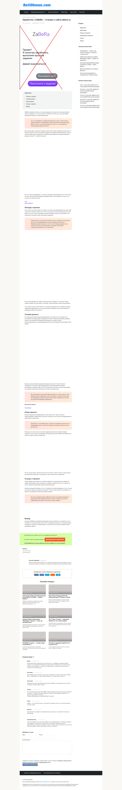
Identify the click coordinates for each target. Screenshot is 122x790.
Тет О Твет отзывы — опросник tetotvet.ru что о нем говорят (59, 620)
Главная (26, 12)
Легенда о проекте (31, 96)
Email (41, 734)
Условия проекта (30, 99)
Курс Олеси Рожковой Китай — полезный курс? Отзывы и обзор (59, 596)
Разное (82, 38)
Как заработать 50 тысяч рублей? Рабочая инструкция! (89, 91)
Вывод (28, 106)
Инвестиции (64, 12)
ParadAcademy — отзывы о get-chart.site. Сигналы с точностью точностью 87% (88, 52)
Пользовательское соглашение (52, 773)
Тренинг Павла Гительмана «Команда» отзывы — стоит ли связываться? (32, 621)
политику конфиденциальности (42, 762)
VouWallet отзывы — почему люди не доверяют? (34, 643)
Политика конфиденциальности (32, 773)
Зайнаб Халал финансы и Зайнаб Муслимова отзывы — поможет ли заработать (89, 58)
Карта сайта (73, 12)
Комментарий (26, 739)
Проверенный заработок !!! (38, 12)
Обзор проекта (30, 101)
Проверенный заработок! (55, 539)
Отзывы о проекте (31, 104)
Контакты (82, 12)
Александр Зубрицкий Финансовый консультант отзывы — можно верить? (34, 597)
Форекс (82, 40)
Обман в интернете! (53, 12)
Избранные (83, 27)
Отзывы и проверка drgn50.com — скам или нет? (60, 643)
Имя (24, 734)
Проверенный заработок (86, 35)
